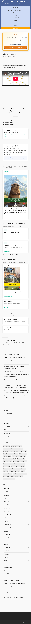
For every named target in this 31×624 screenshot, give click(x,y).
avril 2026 (6, 501)
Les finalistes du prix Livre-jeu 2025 (13, 371)
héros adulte (16, 461)
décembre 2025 (8, 511)
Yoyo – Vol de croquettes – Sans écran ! (14, 357)
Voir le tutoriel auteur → (7, 344)
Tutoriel (5, 478)
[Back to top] (27, 618)
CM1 (21, 451)
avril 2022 (6, 570)
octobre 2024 (7, 524)
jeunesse (5, 463)
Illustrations (23, 461)
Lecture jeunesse (8, 413)
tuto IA (21, 476)
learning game (21, 463)
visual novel (11, 478)
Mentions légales (22, 622)
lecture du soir (6, 466)
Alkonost (20, 446)
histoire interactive (7, 461)
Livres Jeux (7, 416)
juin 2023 (6, 551)
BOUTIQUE (16, 12)
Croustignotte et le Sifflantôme (11, 174)
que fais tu (15, 473)
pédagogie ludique (7, 473)
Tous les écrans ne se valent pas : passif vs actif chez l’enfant (15, 381)
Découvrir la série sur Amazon (15, 47)
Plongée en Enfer (8, 301)
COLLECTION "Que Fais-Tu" (15, 10)
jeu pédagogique (12, 463)
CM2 (25, 451)
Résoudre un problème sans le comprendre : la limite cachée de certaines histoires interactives (16, 391)
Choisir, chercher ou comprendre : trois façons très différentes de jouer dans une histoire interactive (16, 398)
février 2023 (7, 560)
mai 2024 (6, 541)
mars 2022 (6, 574)
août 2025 (6, 518)
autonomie (16, 451)
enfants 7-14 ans (7, 456)
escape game (22, 456)
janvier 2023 (7, 564)
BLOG (15, 15)
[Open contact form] (27, 621)
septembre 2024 (8, 528)
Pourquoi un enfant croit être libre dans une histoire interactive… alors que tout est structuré (16, 386)
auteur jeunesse (19, 448)
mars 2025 (6, 521)
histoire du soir (20, 458)
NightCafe (6, 420)
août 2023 (6, 544)
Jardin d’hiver (7, 266)
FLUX (14, 458)
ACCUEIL (15, 7)
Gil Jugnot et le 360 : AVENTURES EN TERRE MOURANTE (14, 367)
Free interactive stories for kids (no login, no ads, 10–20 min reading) (15, 375)
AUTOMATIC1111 (7, 451)
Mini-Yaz (5, 471)
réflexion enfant (23, 473)
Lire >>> (6, 307)
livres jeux (5, 468)
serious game (6, 476)
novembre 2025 (8, 514)
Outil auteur (7, 426)
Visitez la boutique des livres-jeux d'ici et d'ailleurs (15, 136)
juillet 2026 (7, 491)
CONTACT (15, 25)
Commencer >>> (8, 218)
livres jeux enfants (14, 468)
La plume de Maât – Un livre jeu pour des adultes (15, 361)
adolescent (13, 446)
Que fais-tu (7, 433)
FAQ (15, 20)
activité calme (6, 446)
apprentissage (6, 448)
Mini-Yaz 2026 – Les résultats (11, 354)
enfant (25, 453)
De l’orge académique (9, 327)
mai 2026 (6, 498)
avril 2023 (6, 554)
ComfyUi (5, 453)
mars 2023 (6, 557)
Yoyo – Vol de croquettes (10, 245)
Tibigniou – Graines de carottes (11, 232)
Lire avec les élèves (8, 238)
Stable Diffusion (14, 476)
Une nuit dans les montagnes (11, 319)
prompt (22, 471)
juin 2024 (6, 537)
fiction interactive (7, 458)
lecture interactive (15, 466)
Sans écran (6, 436)
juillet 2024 (7, 534)
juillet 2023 (7, 547)
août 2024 (6, 531)
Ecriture (6, 410)
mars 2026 (6, 505)
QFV (5, 430)
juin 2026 (6, 495)
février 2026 (7, 508)
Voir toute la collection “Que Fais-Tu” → (11, 254)
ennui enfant (15, 456)
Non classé (7, 423)
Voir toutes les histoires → (8, 335)
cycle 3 (10, 453)
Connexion (15, 28)
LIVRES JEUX (15, 18)
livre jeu (23, 466)
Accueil (4, 56)
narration (11, 471)
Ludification (22, 468)
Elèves (20, 453)
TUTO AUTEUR (15, 23)
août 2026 (6, 488)
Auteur (12, 448)
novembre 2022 (8, 567)
